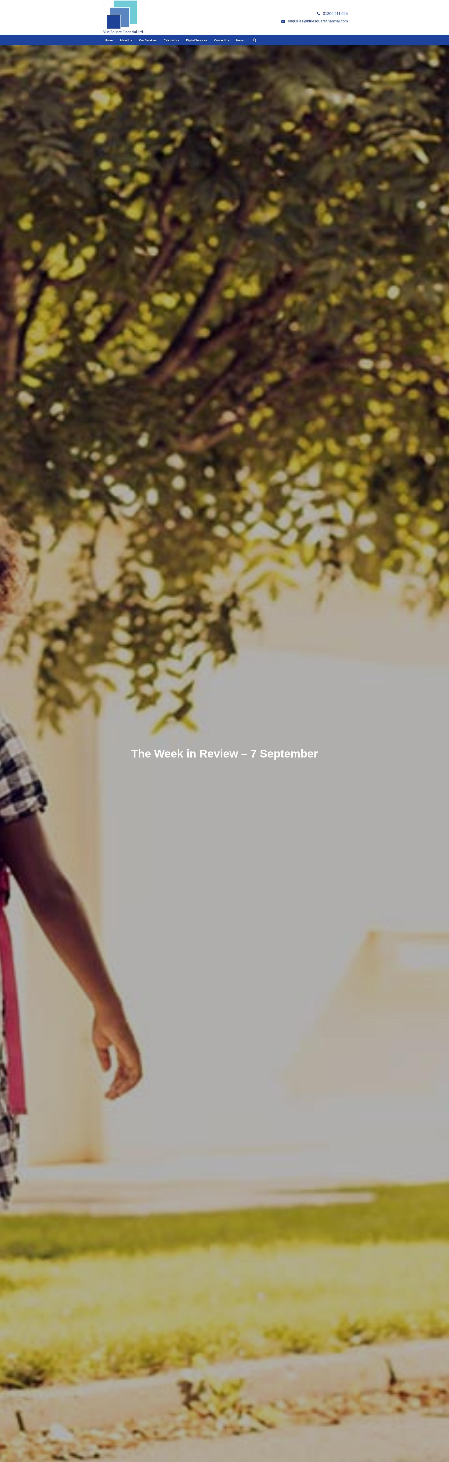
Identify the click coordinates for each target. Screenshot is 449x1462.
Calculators (171, 40)
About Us (126, 40)
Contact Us (221, 40)
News (240, 40)
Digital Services (196, 40)
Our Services (148, 40)
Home (109, 40)
